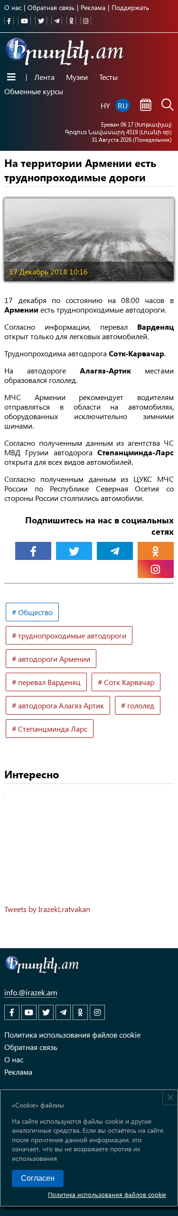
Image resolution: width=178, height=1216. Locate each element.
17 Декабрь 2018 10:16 (48, 271)
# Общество (32, 612)
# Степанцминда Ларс (49, 729)
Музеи (77, 77)
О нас (12, 7)
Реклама (93, 7)
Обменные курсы (33, 91)
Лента (44, 77)
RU (123, 105)
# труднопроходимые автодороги (69, 635)
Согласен (38, 1178)
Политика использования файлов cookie (107, 1194)
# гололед (137, 705)
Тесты (108, 77)
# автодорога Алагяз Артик (58, 705)
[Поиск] (167, 105)
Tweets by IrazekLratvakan (47, 909)
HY (105, 105)
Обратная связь (51, 7)
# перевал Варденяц (46, 682)
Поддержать (130, 7)
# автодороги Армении (51, 659)
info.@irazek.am (30, 992)
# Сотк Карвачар (126, 682)
